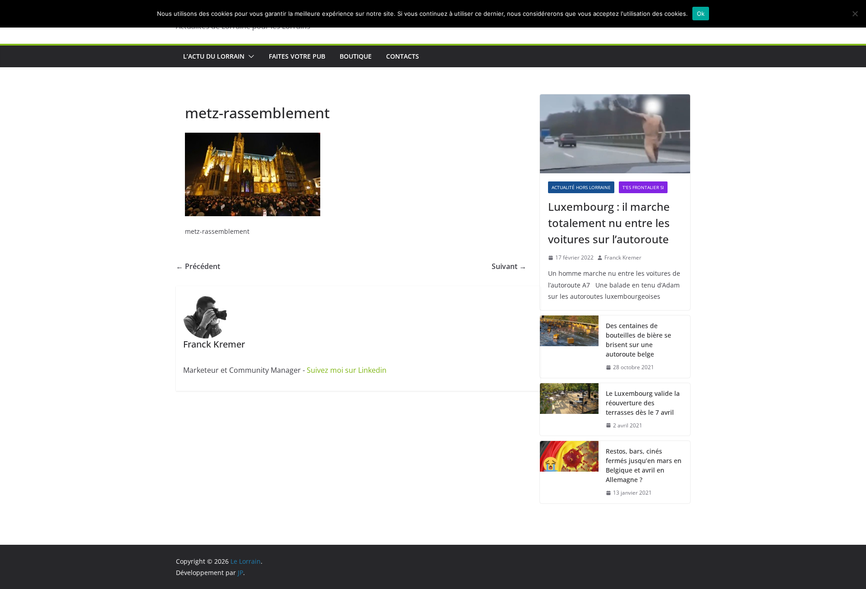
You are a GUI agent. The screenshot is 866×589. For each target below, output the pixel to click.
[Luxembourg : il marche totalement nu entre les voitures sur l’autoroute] (615, 133)
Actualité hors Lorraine (581, 187)
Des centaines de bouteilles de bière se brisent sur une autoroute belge (638, 339)
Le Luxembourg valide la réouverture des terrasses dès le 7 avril (643, 403)
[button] (249, 56)
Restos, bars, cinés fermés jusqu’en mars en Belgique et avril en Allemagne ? (644, 465)
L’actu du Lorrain (213, 56)
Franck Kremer (622, 257)
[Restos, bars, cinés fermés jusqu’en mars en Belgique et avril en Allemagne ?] (569, 472)
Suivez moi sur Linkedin (347, 370)
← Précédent (198, 266)
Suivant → (509, 266)
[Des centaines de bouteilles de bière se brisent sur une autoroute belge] (569, 346)
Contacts (402, 56)
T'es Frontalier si (643, 187)
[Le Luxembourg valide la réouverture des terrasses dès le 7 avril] (569, 409)
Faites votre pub (297, 56)
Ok (701, 13)
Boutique (356, 56)
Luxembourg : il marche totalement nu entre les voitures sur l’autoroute (609, 222)
